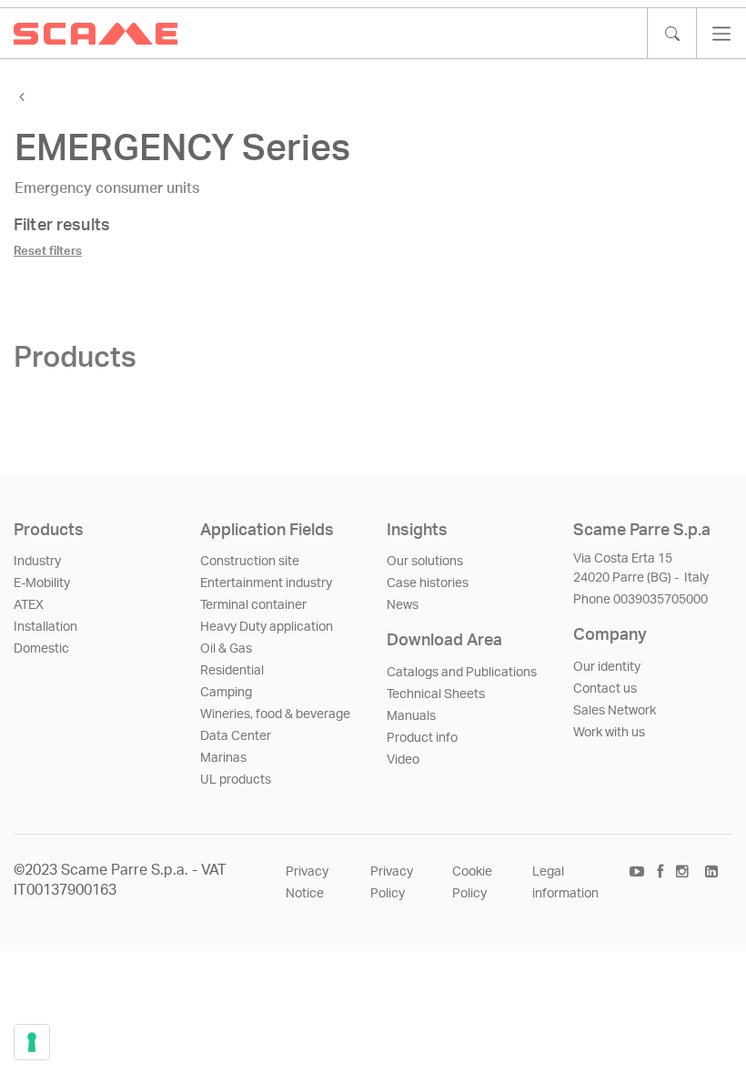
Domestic (41, 649)
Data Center (235, 736)
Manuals (411, 716)
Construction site (249, 561)
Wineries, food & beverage (275, 714)
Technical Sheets (436, 694)
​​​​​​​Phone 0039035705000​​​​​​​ (640, 599)
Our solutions (425, 561)
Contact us (605, 689)
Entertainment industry (266, 583)
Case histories (428, 583)
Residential (232, 670)
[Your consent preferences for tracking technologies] (32, 1042)
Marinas (223, 758)
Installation (45, 627)
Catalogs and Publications (462, 672)
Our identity (606, 667)
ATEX (29, 605)
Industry (37, 561)
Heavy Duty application (266, 627)
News (402, 605)
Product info (422, 738)
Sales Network (614, 710)
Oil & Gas (226, 649)
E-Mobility (42, 583)
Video (403, 760)
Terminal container (253, 605)
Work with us (609, 732)
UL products (235, 780)
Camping (226, 692)
